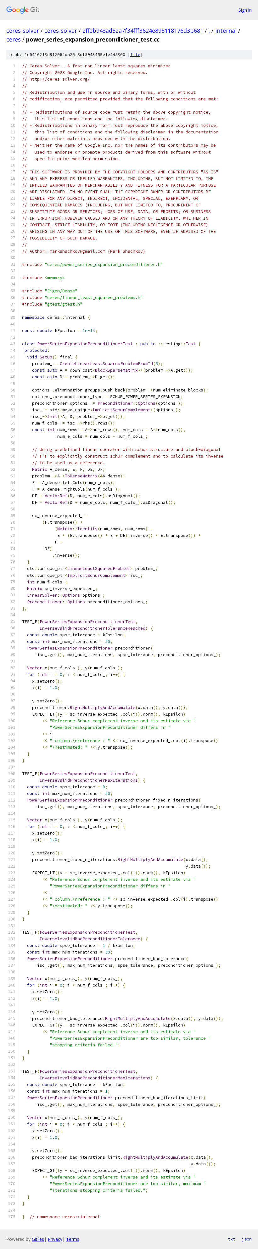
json (247, 1239)
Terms (72, 1239)
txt (231, 1239)
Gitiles (38, 1239)
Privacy (55, 1239)
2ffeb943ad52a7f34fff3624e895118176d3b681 (142, 30)
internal (226, 30)
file (135, 54)
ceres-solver (22, 30)
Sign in (245, 10)
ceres (13, 39)
